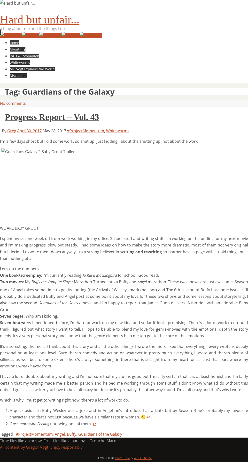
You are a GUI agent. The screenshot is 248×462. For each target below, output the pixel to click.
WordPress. (143, 458)
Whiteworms (117, 131)
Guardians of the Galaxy (100, 434)
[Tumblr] (71, 35)
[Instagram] (91, 35)
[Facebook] (50, 35)
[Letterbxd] (11, 35)
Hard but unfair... (39, 19)
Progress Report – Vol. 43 (52, 117)
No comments (13, 103)
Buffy (71, 434)
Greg (11, 131)
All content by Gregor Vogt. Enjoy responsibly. (42, 447)
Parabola (122, 458)
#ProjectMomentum (85, 131)
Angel (60, 434)
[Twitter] (30, 35)
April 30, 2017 (29, 131)
